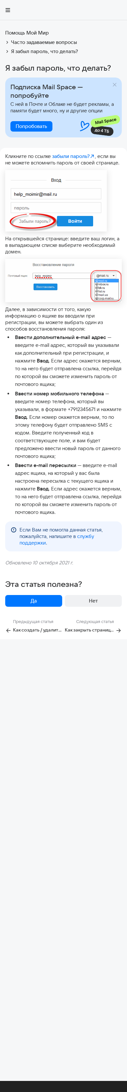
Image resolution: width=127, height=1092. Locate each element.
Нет (93, 601)
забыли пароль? (71, 156)
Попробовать (31, 126)
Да (34, 601)
